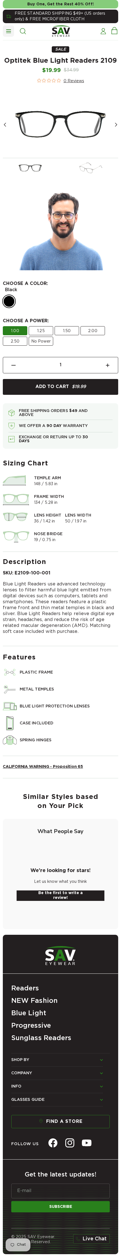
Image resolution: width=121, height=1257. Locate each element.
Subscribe (60, 1206)
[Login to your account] (103, 31)
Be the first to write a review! (60, 895)
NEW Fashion (34, 1001)
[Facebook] (53, 1143)
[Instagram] (69, 1143)
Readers (25, 988)
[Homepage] (60, 954)
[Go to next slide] (116, 124)
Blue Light (28, 1013)
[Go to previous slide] (5, 124)
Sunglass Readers (41, 1038)
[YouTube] (86, 1143)
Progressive (31, 1026)
